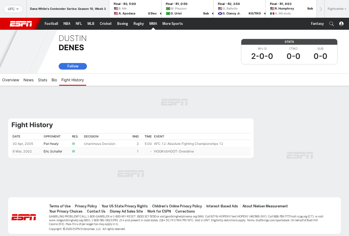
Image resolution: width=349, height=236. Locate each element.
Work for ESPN (159, 211)
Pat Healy (51, 144)
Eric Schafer (53, 151)
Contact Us (96, 211)
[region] (130, 144)
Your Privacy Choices (66, 211)
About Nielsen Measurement (265, 206)
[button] (331, 24)
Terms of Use (60, 206)
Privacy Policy (86, 206)
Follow (73, 66)
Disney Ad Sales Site (126, 211)
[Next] (320, 9)
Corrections (185, 211)
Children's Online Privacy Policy (177, 206)
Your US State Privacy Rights (124, 206)
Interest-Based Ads (222, 206)
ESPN (21, 24)
